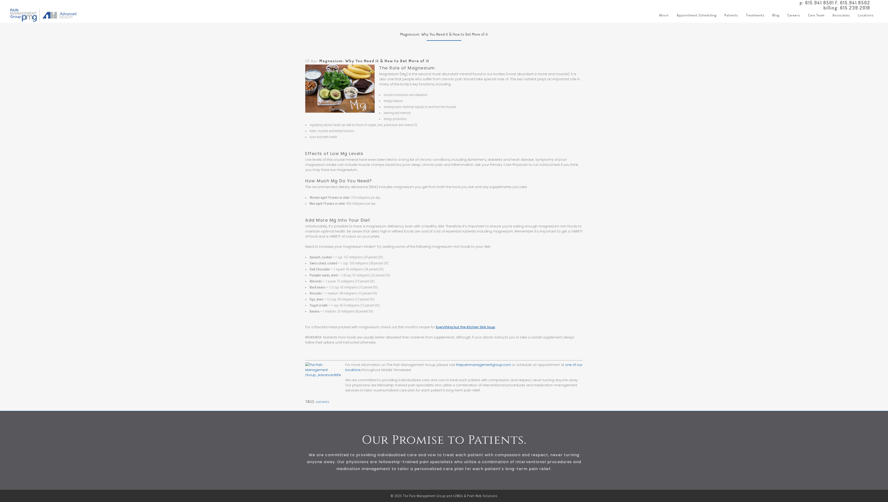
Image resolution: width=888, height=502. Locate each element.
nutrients (322, 402)
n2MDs (458, 496)
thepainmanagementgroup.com (483, 365)
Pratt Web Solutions (482, 496)
